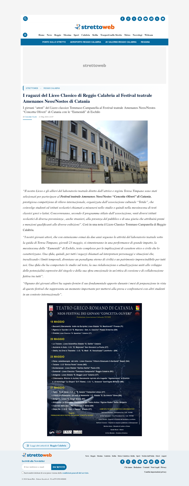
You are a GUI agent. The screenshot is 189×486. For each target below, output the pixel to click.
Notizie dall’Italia (148, 456)
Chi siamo (128, 467)
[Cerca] (25, 18)
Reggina (145, 42)
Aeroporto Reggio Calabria (85, 42)
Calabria (85, 35)
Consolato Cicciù (31, 116)
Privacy (163, 467)
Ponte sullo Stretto (54, 42)
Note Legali (155, 467)
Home (41, 35)
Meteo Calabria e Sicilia (126, 456)
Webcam (149, 35)
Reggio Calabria (52, 88)
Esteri (158, 456)
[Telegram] (140, 19)
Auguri (163, 456)
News (49, 35)
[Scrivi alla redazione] (163, 19)
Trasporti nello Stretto (111, 35)
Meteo (127, 35)
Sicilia (95, 35)
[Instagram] (128, 19)
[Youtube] (145, 19)
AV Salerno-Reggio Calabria (120, 42)
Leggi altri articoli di (48, 445)
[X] (134, 19)
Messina (67, 35)
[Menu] (25, 35)
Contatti (146, 467)
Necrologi (137, 35)
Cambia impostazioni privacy (155, 472)
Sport (76, 35)
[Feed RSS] (157, 19)
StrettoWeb (32, 88)
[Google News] (151, 19)
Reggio (57, 35)
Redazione (137, 467)
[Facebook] (122, 19)
